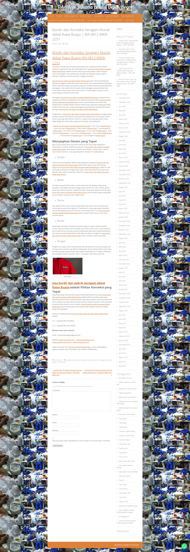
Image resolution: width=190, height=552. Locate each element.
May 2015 (122, 366)
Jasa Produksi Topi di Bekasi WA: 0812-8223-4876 (105, 20)
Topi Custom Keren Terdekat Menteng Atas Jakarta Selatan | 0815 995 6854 (126, 71)
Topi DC (121, 480)
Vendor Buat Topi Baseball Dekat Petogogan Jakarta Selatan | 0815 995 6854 (127, 42)
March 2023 (123, 208)
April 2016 (122, 353)
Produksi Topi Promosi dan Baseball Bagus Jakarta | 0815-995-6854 (127, 51)
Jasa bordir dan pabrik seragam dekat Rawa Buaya (71, 81)
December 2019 (124, 345)
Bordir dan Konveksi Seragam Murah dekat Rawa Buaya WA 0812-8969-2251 (81, 57)
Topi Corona (129, 20)
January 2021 (123, 289)
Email (54, 422)
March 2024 (123, 157)
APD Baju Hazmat (125, 378)
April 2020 (122, 328)
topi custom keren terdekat (128, 472)
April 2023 (122, 204)
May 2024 (122, 149)
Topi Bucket (123, 452)
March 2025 (123, 119)
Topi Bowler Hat (124, 444)
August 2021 (123, 268)
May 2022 (122, 247)
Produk (58, 16)
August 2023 (123, 187)
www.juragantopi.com (81, 342)
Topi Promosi (58, 360)
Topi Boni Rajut (124, 440)
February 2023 (124, 213)
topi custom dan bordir (127, 461)
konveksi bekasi (71, 360)
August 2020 (123, 311)
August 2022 (123, 238)
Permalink (63, 362)
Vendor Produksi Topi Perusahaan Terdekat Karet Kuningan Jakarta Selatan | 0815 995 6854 (126, 61)
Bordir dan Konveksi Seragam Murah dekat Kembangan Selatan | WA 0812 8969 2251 (67, 372)
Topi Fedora (123, 489)
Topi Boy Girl (123, 448)
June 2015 (122, 362)
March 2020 (123, 332)
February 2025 (124, 123)
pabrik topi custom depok (128, 389)
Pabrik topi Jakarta (125, 393)
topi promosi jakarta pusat (128, 506)
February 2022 (124, 259)
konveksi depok (82, 360)
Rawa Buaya (105, 126)
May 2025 (122, 111)
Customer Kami (85, 16)
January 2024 (123, 166)
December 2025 (124, 98)
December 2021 (124, 264)
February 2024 (124, 162)
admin (66, 44)
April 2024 (122, 153)
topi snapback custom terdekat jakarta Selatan (125, 511)
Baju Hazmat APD (128, 16)
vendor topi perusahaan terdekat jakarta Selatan (126, 522)
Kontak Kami (98, 16)
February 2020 (124, 336)
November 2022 (124, 225)
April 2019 (122, 349)
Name (55, 415)
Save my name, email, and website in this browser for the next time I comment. (81, 441)
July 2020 (122, 315)
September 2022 (125, 234)
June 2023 (122, 196)
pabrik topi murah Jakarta (127, 397)
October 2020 (124, 302)
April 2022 (122, 251)
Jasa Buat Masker (112, 16)
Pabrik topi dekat (80, 347)
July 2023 (122, 191)
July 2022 (122, 242)
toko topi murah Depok (127, 414)
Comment (56, 390)
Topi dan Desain (124, 476)
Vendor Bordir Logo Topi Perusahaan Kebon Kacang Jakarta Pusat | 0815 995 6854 (126, 82)
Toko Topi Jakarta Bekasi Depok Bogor (95, 7)
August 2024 (123, 136)
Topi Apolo (122, 418)
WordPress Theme (121, 545)
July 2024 (122, 140)
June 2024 (122, 145)
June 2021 (122, 277)
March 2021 (123, 285)
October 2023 (124, 179)
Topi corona (123, 457)
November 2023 (124, 174)
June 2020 (122, 319)
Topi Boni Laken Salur (126, 435)
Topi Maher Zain (125, 493)
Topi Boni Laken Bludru (127, 431)
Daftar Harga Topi (71, 16)
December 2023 (124, 170)
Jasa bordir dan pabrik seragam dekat (79, 97)
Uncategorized (124, 516)
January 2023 (123, 217)
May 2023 (122, 200)
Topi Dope (122, 484)
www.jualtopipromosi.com (61, 342)
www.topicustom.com (67, 340)
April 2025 (122, 115)
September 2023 (125, 183)
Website (55, 430)
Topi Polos (122, 497)
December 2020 (124, 294)
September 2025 (125, 102)
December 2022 (124, 221)
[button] (184, 546)
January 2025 (123, 128)
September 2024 (125, 132)
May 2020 (122, 323)
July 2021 (122, 272)
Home (51, 16)
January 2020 (123, 340)
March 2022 (123, 255)
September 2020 (125, 306)
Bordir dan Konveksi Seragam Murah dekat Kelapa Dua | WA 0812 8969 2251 (97, 372)
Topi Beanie (123, 427)
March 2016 (123, 357)
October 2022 (124, 230)
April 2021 (122, 281)
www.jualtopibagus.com (85, 340)
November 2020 (124, 298)
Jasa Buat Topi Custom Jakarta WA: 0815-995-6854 (67, 20)
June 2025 (122, 106)
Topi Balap (122, 423)
